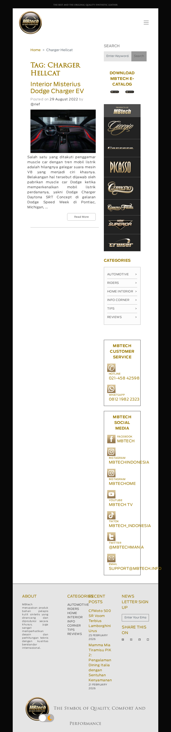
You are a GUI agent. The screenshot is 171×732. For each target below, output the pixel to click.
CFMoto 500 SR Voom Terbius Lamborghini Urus (100, 621)
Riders (122, 283)
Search (139, 56)
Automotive (122, 274)
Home (35, 50)
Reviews (122, 317)
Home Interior (122, 291)
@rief (35, 104)
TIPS (71, 629)
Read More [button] (81, 217)
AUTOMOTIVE (78, 604)
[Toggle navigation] (146, 22)
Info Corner (122, 300)
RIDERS (73, 609)
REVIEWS (74, 634)
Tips (122, 308)
